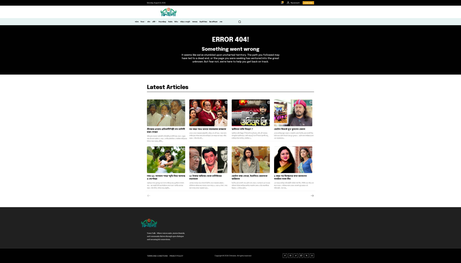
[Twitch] (301, 256)
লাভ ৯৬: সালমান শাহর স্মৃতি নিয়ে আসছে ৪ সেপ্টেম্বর (166, 177)
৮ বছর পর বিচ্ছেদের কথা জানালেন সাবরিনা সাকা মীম (290, 177)
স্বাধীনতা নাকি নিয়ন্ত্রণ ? (243, 129)
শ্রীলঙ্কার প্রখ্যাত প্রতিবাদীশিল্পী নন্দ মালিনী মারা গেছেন (166, 131)
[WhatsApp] (312, 256)
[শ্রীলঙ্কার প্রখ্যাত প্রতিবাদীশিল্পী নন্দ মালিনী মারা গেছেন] (166, 112)
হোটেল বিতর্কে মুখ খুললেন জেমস (289, 129)
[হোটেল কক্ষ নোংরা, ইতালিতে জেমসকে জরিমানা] (251, 159)
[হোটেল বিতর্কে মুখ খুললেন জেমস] (293, 112)
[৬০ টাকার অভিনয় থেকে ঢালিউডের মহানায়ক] (208, 159)
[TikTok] (296, 256)
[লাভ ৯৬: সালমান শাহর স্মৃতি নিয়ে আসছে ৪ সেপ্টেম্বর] (166, 159)
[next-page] (312, 196)
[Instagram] (290, 256)
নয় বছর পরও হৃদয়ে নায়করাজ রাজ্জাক (207, 129)
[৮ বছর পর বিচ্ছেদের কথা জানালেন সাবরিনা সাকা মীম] (293, 159)
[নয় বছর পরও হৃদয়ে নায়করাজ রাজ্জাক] (208, 112)
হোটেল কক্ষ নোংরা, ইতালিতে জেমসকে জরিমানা (249, 177)
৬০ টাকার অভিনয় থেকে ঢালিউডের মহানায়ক (205, 177)
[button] (240, 21)
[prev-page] (149, 196)
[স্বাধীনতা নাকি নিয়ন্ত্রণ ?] (251, 112)
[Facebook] (285, 256)
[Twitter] (306, 256)
